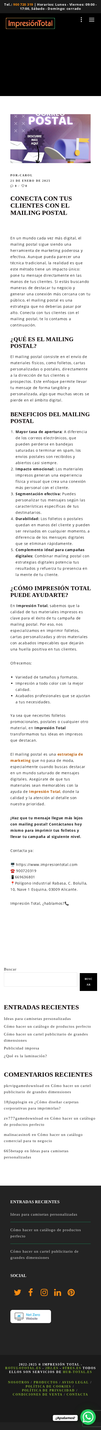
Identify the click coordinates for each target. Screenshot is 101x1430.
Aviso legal (75, 1382)
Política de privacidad (48, 1390)
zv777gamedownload (23, 1118)
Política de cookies (48, 1386)
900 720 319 (23, 4)
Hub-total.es (77, 1372)
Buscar (10, 969)
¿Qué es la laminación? (25, 1056)
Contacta (77, 1394)
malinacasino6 (17, 1135)
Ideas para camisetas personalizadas (37, 1019)
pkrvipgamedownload (24, 1086)
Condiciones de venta (38, 1394)
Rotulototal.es (23, 1368)
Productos (46, 1382)
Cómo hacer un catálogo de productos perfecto (47, 1026)
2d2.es (52, 1368)
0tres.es (72, 1368)
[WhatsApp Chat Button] (88, 1417)
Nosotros (19, 1382)
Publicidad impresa (21, 1048)
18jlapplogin (15, 1102)
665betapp (13, 1151)
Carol (26, 175)
